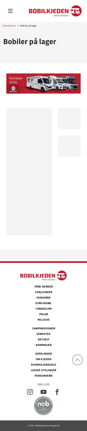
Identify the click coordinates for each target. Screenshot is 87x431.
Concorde (43, 297)
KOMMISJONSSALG (43, 364)
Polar (43, 314)
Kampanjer (44, 345)
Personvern (43, 376)
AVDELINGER (43, 353)
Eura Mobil (43, 303)
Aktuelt (43, 339)
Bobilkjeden (9, 25)
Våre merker (43, 286)
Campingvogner (43, 328)
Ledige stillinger (43, 370)
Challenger (43, 292)
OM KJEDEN (43, 359)
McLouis (44, 319)
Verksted (43, 334)
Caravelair (44, 308)
